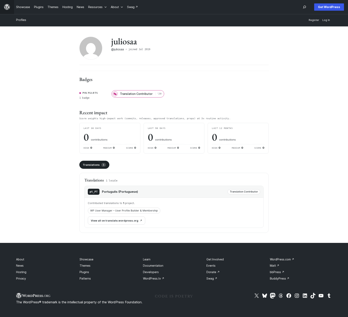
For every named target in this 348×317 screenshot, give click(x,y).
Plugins (84, 272)
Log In (326, 20)
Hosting (21, 272)
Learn (146, 259)
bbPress (277, 272)
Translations (93, 164)
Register (314, 20)
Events (210, 265)
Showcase (86, 259)
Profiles (21, 20)
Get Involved (215, 259)
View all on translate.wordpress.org (114, 220)
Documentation (153, 265)
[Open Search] (304, 7)
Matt (274, 265)
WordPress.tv (153, 278)
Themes (85, 265)
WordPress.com (282, 259)
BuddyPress (279, 278)
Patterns (85, 278)
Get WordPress (329, 7)
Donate (213, 272)
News (20, 265)
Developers (151, 272)
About (20, 259)
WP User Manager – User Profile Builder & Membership (124, 210)
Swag (211, 278)
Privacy (21, 278)
